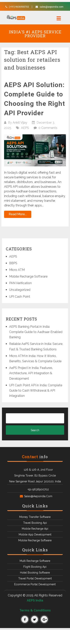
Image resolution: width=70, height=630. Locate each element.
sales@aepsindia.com (51, 6)
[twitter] (34, 619)
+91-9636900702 (38, 489)
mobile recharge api (35, 528)
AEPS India (35, 600)
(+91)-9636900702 (19, 6)
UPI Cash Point (19, 296)
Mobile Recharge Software (28, 276)
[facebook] (24, 619)
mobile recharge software (35, 540)
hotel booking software (35, 572)
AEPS (25, 128)
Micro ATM (17, 270)
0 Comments (47, 128)
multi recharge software (35, 560)
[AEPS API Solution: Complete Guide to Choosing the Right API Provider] (35, 150)
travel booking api (35, 522)
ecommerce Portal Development (35, 584)
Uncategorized (19, 290)
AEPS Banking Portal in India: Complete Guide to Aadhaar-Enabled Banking (35, 332)
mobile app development (35, 534)
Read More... (18, 214)
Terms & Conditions (35, 610)
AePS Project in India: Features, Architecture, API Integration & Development (31, 373)
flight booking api (34, 566)
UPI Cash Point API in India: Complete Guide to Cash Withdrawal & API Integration (35, 390)
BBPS (13, 263)
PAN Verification (20, 283)
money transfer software (35, 516)
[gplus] (44, 619)
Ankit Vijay (20, 122)
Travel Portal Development (35, 578)
